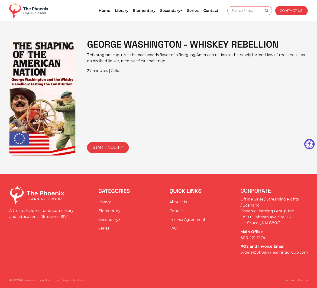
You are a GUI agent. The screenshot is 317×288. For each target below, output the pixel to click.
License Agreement (187, 219)
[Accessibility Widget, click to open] (309, 144)
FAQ (173, 228)
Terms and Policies (295, 280)
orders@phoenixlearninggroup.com (274, 252)
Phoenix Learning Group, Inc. (40, 280)
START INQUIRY (108, 147)
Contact (176, 211)
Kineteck (82, 280)
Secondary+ (109, 219)
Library (104, 202)
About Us (178, 202)
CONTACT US (291, 11)
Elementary (109, 211)
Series (103, 228)
